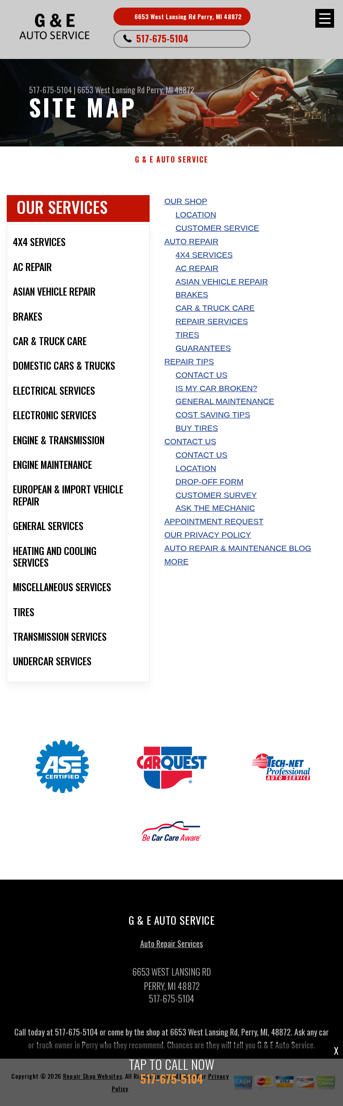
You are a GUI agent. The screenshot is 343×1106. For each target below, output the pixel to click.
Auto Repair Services (171, 943)
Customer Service (217, 228)
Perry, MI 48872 (170, 90)
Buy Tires (197, 428)
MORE (176, 561)
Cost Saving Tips (213, 414)
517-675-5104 (162, 38)
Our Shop (185, 201)
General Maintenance (225, 401)
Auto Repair (191, 241)
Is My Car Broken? (216, 388)
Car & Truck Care (215, 308)
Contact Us (201, 375)
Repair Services (212, 321)
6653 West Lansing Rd (111, 90)
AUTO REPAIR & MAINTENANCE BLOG (237, 548)
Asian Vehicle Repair (222, 281)
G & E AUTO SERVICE (172, 159)
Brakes (192, 294)
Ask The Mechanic (215, 508)
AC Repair (197, 268)
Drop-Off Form (209, 481)
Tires (187, 334)
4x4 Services (204, 254)
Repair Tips (189, 361)
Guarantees (203, 348)
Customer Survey (216, 495)
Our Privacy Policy (207, 534)
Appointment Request (214, 521)
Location (196, 214)
